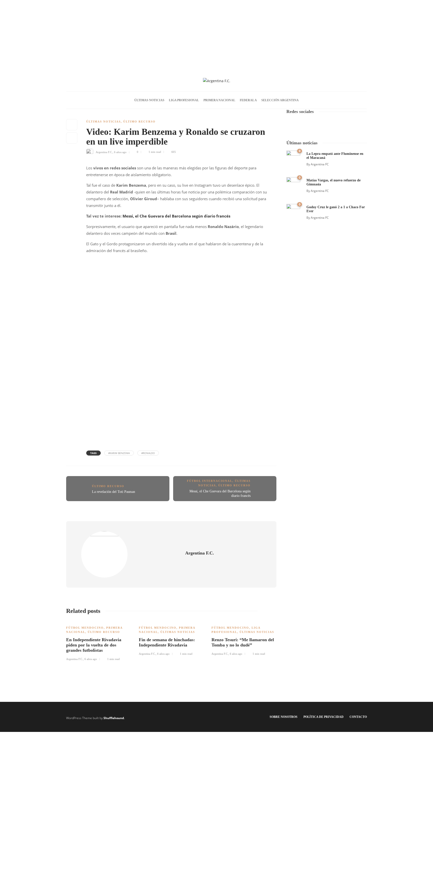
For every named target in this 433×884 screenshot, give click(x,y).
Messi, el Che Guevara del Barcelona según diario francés (176, 215)
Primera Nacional (219, 100)
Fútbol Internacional (209, 480)
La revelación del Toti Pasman (113, 492)
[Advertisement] (216, 35)
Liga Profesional (184, 100)
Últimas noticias (149, 100)
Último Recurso (139, 121)
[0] (293, 157)
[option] (98, 640)
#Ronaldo (148, 453)
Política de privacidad (323, 717)
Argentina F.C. (104, 151)
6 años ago (120, 151)
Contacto (358, 717)
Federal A (248, 100)
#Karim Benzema (119, 453)
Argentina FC (320, 164)
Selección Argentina (280, 100)
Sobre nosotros (283, 717)
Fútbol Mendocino (85, 627)
